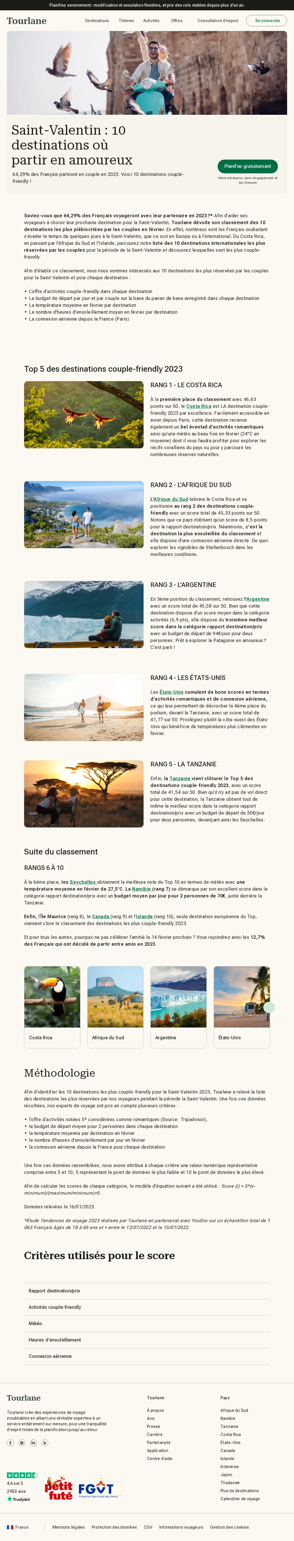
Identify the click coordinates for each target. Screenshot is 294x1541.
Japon (226, 1474)
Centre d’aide (159, 1458)
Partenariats (159, 1442)
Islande (227, 1458)
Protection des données (114, 1527)
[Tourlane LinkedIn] (33, 1442)
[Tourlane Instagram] (21, 1442)
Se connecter (267, 20)
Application (157, 1450)
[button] (27, 20)
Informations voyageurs (181, 1527)
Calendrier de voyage (240, 1499)
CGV (148, 1527)
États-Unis (230, 1442)
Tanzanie (229, 1426)
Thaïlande (230, 1482)
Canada (227, 1450)
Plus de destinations (239, 1490)
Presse (153, 1426)
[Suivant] (269, 1007)
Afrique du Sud (234, 1410)
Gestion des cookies (229, 1527)
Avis (151, 1418)
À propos (155, 1410)
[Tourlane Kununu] (44, 1442)
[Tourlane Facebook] (10, 1442)
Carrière (155, 1434)
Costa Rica (230, 1434)
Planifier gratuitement (248, 166)
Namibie (227, 1418)
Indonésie (229, 1466)
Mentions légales (69, 1527)
